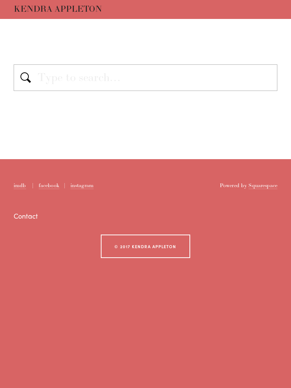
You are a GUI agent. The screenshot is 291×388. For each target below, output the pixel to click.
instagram (82, 185)
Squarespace (263, 185)
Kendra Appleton (58, 9)
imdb (20, 185)
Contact (26, 216)
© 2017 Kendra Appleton (145, 246)
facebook (49, 185)
